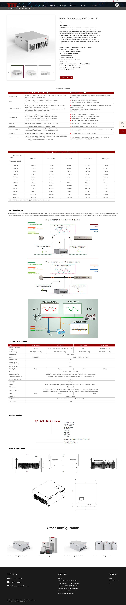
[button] (53, 72)
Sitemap (9, 601)
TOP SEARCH (23, 601)
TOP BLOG (16, 601)
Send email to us (67, 77)
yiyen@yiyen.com (16, 585)
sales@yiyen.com (25, 585)
